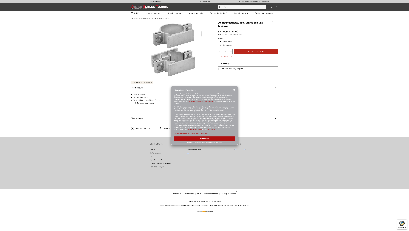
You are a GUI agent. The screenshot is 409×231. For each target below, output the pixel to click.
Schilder (141, 18)
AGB (199, 193)
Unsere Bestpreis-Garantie (160, 163)
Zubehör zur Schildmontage (154, 18)
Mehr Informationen (143, 128)
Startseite (134, 18)
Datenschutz (189, 193)
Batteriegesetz (155, 153)
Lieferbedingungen (157, 167)
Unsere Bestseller (194, 149)
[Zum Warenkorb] (277, 7)
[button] (272, 23)
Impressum (177, 193)
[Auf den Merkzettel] (276, 23)
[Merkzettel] (271, 7)
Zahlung (153, 156)
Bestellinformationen (158, 160)
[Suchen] (221, 7)
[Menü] (405, 220)
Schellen (166, 18)
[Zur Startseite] (149, 7)
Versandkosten (237, 34)
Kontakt (153, 149)
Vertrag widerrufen (228, 193)
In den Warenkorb (256, 51)
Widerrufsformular (211, 193)
